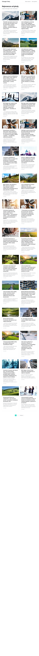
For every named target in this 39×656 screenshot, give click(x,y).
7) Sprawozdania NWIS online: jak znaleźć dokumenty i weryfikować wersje (10, 343)
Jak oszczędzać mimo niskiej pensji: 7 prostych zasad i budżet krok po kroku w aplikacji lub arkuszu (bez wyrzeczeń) (9, 294)
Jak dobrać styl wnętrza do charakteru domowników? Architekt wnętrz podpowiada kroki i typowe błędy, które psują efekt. (10, 268)
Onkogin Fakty (6, 1)
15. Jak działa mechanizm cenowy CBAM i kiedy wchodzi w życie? (28, 320)
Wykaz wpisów (28, 1)
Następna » (21, 415)
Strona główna (34, 1)
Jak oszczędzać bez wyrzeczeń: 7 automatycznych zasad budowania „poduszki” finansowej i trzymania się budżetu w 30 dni (28, 268)
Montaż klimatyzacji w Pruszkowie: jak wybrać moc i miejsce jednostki (10, 320)
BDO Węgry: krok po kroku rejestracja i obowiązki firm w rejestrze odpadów (28, 371)
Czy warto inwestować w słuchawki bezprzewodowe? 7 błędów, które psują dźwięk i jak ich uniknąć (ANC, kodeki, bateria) (10, 241)
